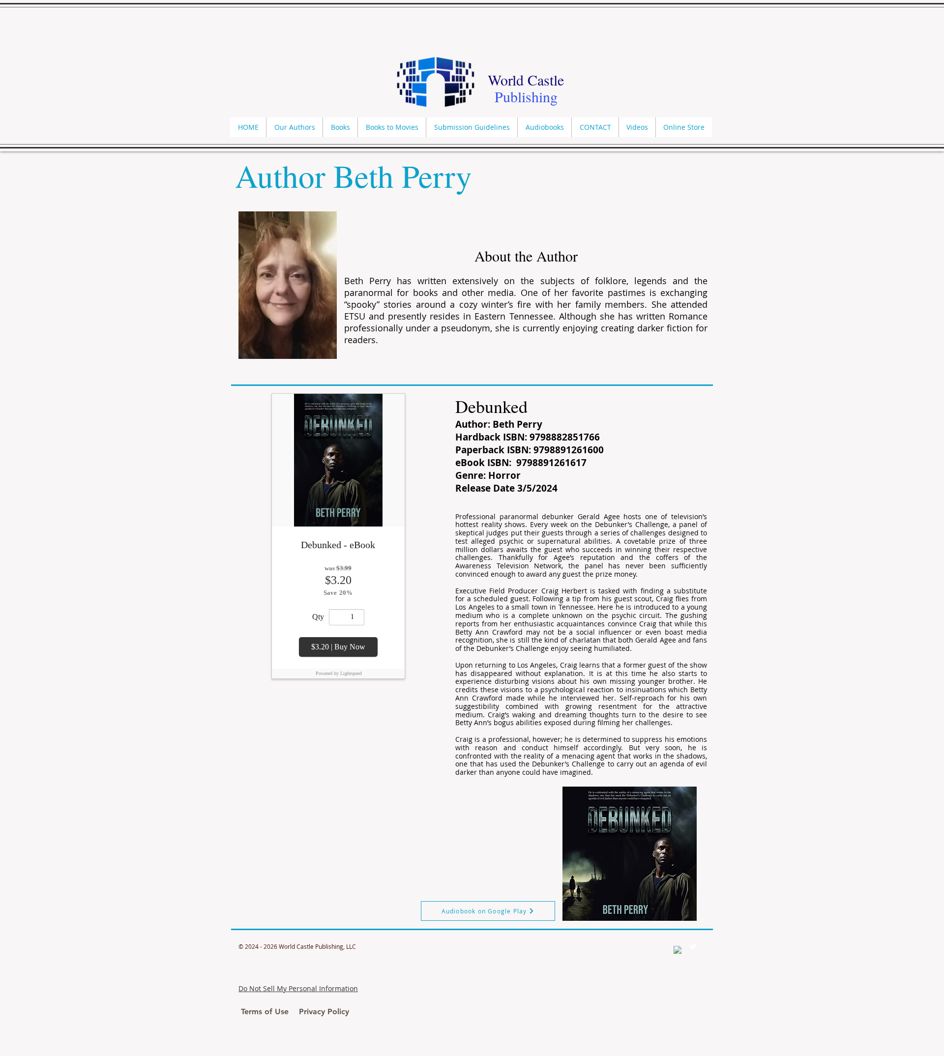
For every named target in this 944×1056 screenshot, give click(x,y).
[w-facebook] (677, 950)
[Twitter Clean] (693, 946)
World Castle (526, 79)
